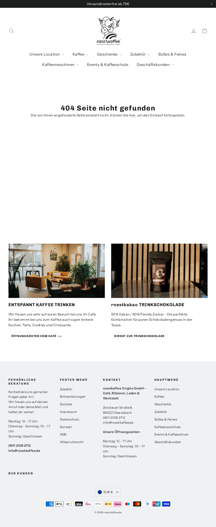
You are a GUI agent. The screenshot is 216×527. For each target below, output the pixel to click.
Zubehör (138, 54)
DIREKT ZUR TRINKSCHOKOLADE (139, 336)
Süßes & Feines (172, 54)
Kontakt (66, 427)
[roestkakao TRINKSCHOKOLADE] (159, 271)
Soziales (66, 404)
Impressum (68, 412)
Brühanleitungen (73, 397)
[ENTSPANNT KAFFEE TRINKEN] (56, 271)
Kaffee (79, 54)
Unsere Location (45, 54)
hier (132, 115)
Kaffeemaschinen (58, 64)
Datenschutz (69, 419)
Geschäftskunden (153, 64)
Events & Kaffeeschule (107, 64)
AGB (63, 434)
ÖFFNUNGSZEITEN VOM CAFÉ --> (36, 336)
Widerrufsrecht (72, 442)
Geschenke (108, 54)
